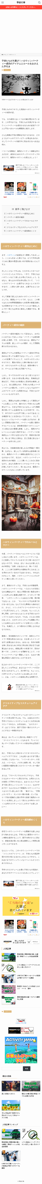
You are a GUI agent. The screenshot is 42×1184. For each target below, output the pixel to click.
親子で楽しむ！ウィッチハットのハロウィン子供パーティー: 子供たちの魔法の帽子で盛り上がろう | (27, 168)
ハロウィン (7, 70)
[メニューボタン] (2, 2)
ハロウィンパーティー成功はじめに (21, 213)
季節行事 (21, 2)
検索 (26, 1068)
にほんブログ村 (21, 1023)
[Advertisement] (21, 31)
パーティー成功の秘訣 (15, 217)
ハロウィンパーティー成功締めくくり (21, 231)
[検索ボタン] (39, 2)
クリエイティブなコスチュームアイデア (22, 227)
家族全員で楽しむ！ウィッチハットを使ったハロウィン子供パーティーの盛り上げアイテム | (27, 687)
